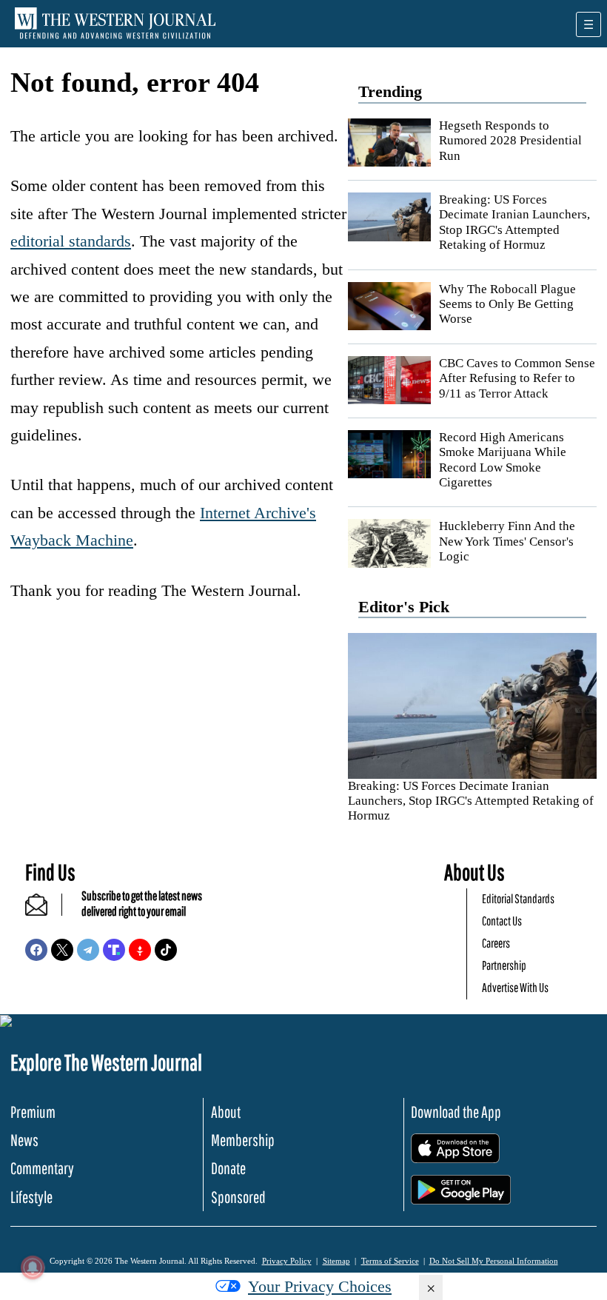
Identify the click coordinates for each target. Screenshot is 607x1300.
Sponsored (238, 1196)
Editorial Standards (518, 898)
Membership (243, 1139)
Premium (33, 1111)
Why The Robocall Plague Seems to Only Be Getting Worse (507, 304)
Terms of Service (390, 1260)
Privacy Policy (287, 1260)
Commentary (42, 1168)
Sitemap (336, 1260)
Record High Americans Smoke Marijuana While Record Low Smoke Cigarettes (502, 459)
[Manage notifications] (32, 1267)
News (24, 1139)
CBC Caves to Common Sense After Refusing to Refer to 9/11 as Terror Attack (517, 378)
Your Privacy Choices (320, 1286)
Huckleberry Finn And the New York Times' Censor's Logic (507, 541)
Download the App (456, 1111)
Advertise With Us (515, 987)
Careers (496, 943)
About (226, 1111)
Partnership (504, 965)
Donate (228, 1168)
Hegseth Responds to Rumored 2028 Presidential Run (510, 140)
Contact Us (502, 921)
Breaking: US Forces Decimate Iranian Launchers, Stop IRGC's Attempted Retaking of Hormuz (514, 222)
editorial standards (70, 241)
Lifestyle (31, 1196)
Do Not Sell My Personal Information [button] (493, 1260)
